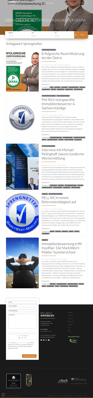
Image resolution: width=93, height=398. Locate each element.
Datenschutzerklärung (21, 342)
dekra (51, 87)
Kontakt (70, 324)
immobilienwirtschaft (79, 137)
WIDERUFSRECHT (67, 395)
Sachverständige (69, 139)
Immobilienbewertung (55, 137)
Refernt (71, 231)
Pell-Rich (53, 89)
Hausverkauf (53, 185)
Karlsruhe (82, 87)
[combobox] (16, 36)
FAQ (69, 327)
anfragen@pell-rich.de (45, 331)
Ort (33, 32)
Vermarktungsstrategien (63, 95)
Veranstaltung (64, 286)
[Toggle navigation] (82, 3)
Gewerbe (70, 315)
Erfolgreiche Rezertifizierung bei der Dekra (63, 55)
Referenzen (71, 321)
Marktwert (65, 231)
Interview (80, 185)
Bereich (11, 32)
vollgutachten (69, 89)
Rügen (44, 286)
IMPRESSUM (50, 395)
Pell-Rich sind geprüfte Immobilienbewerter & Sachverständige (58, 103)
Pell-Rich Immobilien (64, 65)
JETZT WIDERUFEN (77, 395)
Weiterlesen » (46, 84)
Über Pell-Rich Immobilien (48, 49)
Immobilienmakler (73, 87)
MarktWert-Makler (52, 139)
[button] (3, 395)
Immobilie (60, 185)
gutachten (57, 87)
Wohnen (70, 312)
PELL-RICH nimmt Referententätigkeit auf (59, 200)
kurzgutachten (46, 89)
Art (56, 32)
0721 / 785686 (50, 3)
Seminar (77, 231)
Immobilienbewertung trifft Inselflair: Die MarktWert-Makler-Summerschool (62, 248)
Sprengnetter (60, 89)
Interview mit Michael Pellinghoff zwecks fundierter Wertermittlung (63, 154)
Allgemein (44, 194)
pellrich (61, 115)
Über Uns (70, 318)
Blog (69, 330)
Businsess (52, 284)
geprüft (52, 231)
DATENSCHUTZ (58, 395)
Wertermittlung (78, 89)
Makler (44, 139)
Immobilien (64, 87)
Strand (57, 286)
